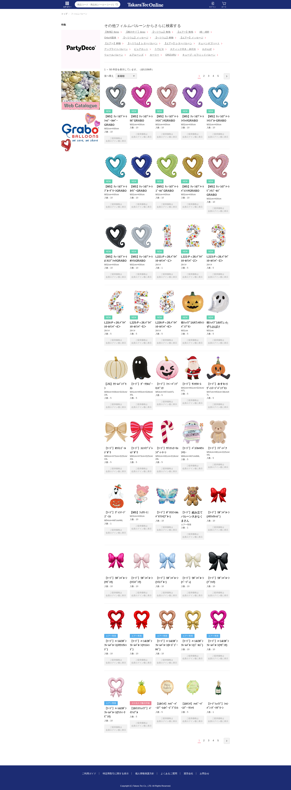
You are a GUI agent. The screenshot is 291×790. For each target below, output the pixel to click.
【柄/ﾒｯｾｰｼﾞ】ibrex (135, 32)
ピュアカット (141, 49)
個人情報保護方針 (144, 773)
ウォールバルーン (113, 54)
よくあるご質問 (169, 773)
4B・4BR (204, 32)
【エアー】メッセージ (191, 37)
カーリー (154, 54)
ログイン (212, 7)
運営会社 (188, 773)
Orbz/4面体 (110, 37)
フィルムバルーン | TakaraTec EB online (145, 5)
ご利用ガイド (89, 773)
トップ (64, 14)
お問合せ (204, 773)
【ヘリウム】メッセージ (135, 37)
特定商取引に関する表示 (116, 773)
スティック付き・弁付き (183, 49)
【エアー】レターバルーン (178, 43)
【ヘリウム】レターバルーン (142, 43)
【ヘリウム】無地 (161, 32)
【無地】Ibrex (111, 32)
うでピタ (159, 49)
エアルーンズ (136, 54)
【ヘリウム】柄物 (164, 37)
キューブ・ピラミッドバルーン (198, 54)
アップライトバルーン (116, 49)
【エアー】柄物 (112, 43)
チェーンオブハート (209, 43)
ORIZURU (170, 54)
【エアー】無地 (185, 32)
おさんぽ (207, 49)
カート (224, 7)
